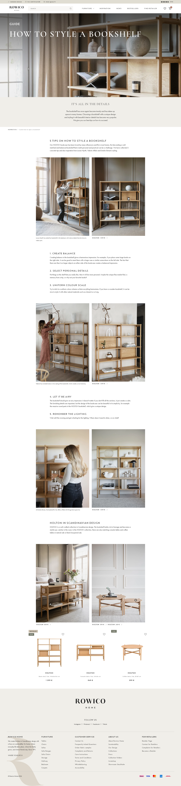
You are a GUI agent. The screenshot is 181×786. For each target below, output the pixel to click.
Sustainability (113, 744)
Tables (43, 741)
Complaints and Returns (84, 751)
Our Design (113, 748)
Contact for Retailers (150, 744)
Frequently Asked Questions (85, 744)
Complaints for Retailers (151, 748)
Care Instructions (81, 754)
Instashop (112, 761)
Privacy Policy (80, 761)
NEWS (118, 8)
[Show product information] (103, 202)
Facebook (96, 724)
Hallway (44, 761)
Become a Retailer (149, 751)
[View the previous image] (10, 658)
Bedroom (44, 764)
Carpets (44, 768)
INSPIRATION (12, 129)
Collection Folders (115, 758)
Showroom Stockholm (117, 764)
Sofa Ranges (46, 751)
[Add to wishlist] (63, 634)
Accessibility (79, 768)
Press (110, 754)
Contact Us (79, 741)
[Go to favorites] (165, 8)
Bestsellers (132, 8)
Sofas (43, 748)
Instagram (77, 724)
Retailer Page (147, 741)
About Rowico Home (116, 741)
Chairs (43, 744)
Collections (113, 751)
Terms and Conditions (83, 758)
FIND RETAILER (150, 8)
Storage (44, 758)
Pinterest (87, 724)
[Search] (70, 8)
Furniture (87, 8)
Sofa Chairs (45, 754)
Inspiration (105, 8)
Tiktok (105, 724)
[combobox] (48, 8)
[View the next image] (171, 658)
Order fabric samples (83, 748)
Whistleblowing (81, 764)
